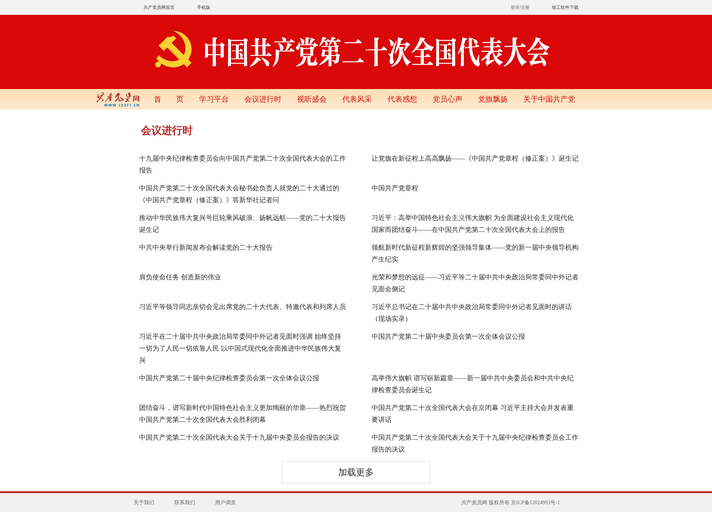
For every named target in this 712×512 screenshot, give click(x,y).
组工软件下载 (565, 7)
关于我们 (144, 502)
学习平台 (214, 99)
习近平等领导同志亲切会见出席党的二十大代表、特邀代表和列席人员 (242, 307)
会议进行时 (262, 99)
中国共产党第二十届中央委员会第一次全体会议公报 (448, 336)
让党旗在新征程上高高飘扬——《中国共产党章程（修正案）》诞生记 (475, 158)
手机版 (203, 7)
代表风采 (357, 99)
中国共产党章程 (395, 188)
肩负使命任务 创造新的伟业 (180, 277)
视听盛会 (312, 99)
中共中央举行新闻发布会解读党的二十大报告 (206, 247)
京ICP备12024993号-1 (535, 502)
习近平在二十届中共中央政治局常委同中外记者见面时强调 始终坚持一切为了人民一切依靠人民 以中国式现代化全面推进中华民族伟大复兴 (240, 348)
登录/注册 (520, 7)
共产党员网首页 (159, 7)
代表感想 (402, 99)
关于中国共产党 (549, 99)
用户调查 (225, 502)
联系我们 (184, 502)
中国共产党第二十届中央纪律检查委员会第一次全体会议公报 (229, 378)
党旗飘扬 (493, 99)
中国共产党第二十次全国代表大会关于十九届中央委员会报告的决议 (239, 437)
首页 (169, 99)
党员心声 (447, 99)
